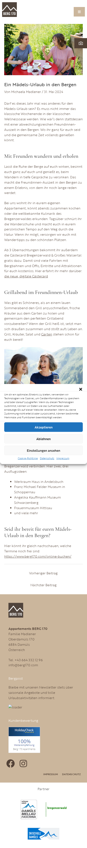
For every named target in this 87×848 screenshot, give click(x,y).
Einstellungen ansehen (43, 450)
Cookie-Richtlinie (28, 458)
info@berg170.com (23, 664)
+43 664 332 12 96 (29, 659)
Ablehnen (43, 438)
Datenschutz (47, 458)
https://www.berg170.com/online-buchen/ (37, 556)
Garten (46, 334)
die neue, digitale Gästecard (26, 276)
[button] (81, 389)
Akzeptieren (44, 427)
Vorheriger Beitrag (43, 573)
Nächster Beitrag (43, 584)
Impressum (62, 458)
